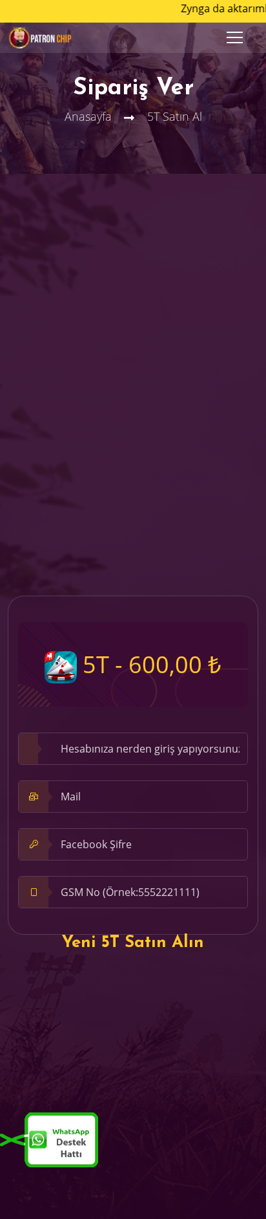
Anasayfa (88, 116)
